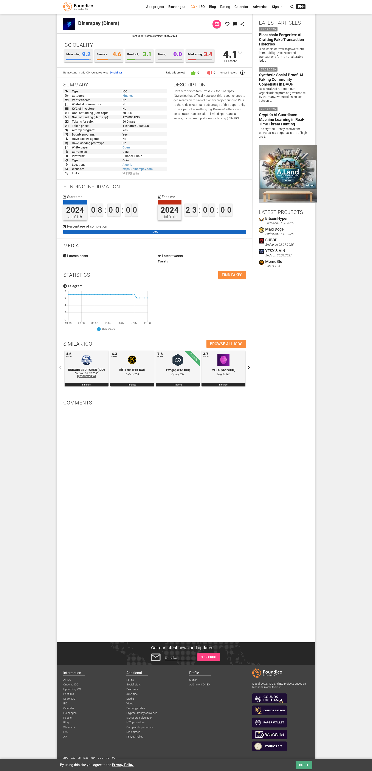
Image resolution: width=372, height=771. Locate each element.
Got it (303, 765)
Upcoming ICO (72, 689)
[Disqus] (154, 465)
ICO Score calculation (139, 717)
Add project (155, 7)
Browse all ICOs (226, 344)
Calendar (241, 7)
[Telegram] (130, 173)
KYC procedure (135, 722)
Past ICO (68, 694)
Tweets (163, 261)
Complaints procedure (139, 727)
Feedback (132, 689)
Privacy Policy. (123, 765)
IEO (202, 7)
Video (129, 703)
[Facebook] (127, 173)
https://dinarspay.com (137, 169)
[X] (123, 173)
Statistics (69, 727)
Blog (212, 7)
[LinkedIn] (137, 173)
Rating (225, 7)
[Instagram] (134, 173)
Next (249, 367)
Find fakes (232, 275)
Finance (127, 95)
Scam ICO (69, 698)
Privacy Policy (134, 736)
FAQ (65, 732)
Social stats (133, 684)
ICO (192, 7)
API (65, 736)
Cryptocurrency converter (141, 713)
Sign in (277, 7)
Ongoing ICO (70, 684)
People (67, 717)
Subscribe (209, 657)
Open (126, 147)
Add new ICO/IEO (199, 684)
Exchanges (176, 7)
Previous (60, 367)
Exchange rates (135, 708)
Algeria (127, 164)
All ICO (67, 679)
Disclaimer (116, 72)
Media (130, 698)
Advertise (260, 7)
